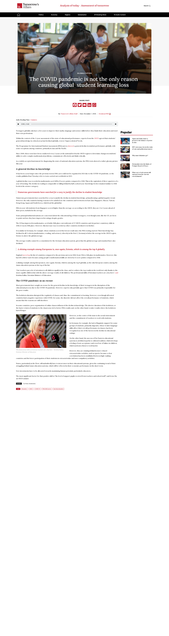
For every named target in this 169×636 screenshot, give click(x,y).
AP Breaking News (100, 15)
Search (146, 5)
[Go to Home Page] (28, 5)
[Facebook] (75, 105)
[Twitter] (80, 105)
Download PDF (104, 114)
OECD (96, 138)
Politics (41, 15)
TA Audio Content (120, 15)
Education (24, 389)
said (116, 273)
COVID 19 (37, 389)
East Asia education (58, 389)
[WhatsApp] (94, 105)
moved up (26, 255)
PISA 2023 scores (47, 389)
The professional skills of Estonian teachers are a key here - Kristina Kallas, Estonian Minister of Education (40, 351)
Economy (54, 15)
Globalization (82, 15)
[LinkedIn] (89, 105)
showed (71, 146)
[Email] (84, 105)
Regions (67, 15)
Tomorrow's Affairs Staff (69, 114)
